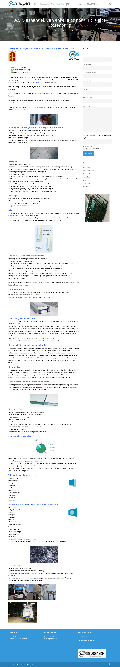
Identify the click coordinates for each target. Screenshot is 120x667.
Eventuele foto (87, 146)
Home (36, 4)
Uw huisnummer (88, 89)
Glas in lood (86, 183)
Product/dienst (87, 98)
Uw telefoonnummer (89, 73)
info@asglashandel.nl (50, 639)
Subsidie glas (69, 4)
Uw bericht (86, 106)
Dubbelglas (86, 167)
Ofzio (31, 664)
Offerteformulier (57, 4)
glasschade (86, 186)
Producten (44, 4)
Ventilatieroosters (88, 170)
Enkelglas (86, 180)
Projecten (81, 4)
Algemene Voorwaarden (92, 4)
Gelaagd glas (87, 174)
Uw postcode (87, 81)
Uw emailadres (87, 64)
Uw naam (86, 56)
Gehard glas (86, 177)
